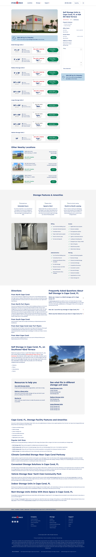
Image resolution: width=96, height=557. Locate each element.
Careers (32, 524)
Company (34, 517)
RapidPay (77, 3)
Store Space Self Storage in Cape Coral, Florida (30, 551)
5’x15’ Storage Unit (54, 399)
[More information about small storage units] (23, 45)
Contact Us (71, 522)
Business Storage (53, 522)
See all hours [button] (65, 31)
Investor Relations (34, 519)
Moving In (18, 398)
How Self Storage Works (22, 386)
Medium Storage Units (57, 397)
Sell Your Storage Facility (35, 520)
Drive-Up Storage (53, 525)
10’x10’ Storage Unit (55, 400)
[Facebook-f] (12, 521)
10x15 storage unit (53, 301)
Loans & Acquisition (34, 522)
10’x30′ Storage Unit (55, 409)
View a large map (67, 68)
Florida (21, 509)
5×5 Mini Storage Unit (55, 392)
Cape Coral (26, 509)
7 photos (53, 30)
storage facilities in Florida (30, 500)
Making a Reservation (21, 391)
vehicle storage (53, 477)
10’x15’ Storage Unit (55, 406)
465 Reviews (76, 19)
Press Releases (33, 525)
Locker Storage (54, 390)
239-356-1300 (68, 3)
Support (47, 3)
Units (53, 157)
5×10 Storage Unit (54, 393)
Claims (70, 524)
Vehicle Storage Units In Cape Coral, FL (68, 551)
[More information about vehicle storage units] (24, 132)
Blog (69, 525)
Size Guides (71, 520)
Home (12, 509)
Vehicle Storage (53, 527)
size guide (22, 499)
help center (13, 500)
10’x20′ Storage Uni (54, 408)
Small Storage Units (56, 388)
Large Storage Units (56, 404)
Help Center (71, 519)
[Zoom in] (81, 62)
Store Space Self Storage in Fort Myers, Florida (50, 551)
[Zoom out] (81, 65)
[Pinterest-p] (17, 521)
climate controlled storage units (66, 458)
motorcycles (73, 477)
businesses (14, 356)
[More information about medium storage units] (24, 68)
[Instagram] (15, 521)
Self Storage (52, 520)
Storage (38, 3)
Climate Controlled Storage (55, 524)
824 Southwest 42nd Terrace (33, 354)
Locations (29, 3)
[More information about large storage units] (23, 100)
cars (70, 477)
